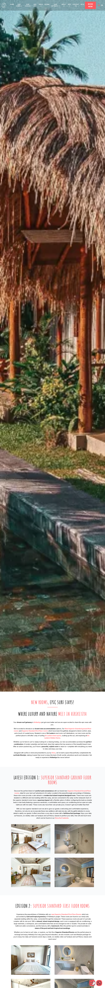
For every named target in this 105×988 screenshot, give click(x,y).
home (12, 4)
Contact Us (76, 5)
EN (99, 5)
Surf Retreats (54, 5)
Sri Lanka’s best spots (53, 735)
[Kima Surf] (4, 5)
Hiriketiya (37, 722)
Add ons (35, 5)
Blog (82, 4)
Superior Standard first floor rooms (35, 731)
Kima (53, 753)
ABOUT (64, 4)
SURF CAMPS (18, 5)
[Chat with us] (99, 983)
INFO (69, 4)
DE (102, 5)
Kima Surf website (61, 818)
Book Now (90, 5)
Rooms (47, 4)
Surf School (28, 5)
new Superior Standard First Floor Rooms (66, 914)
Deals (41, 4)
